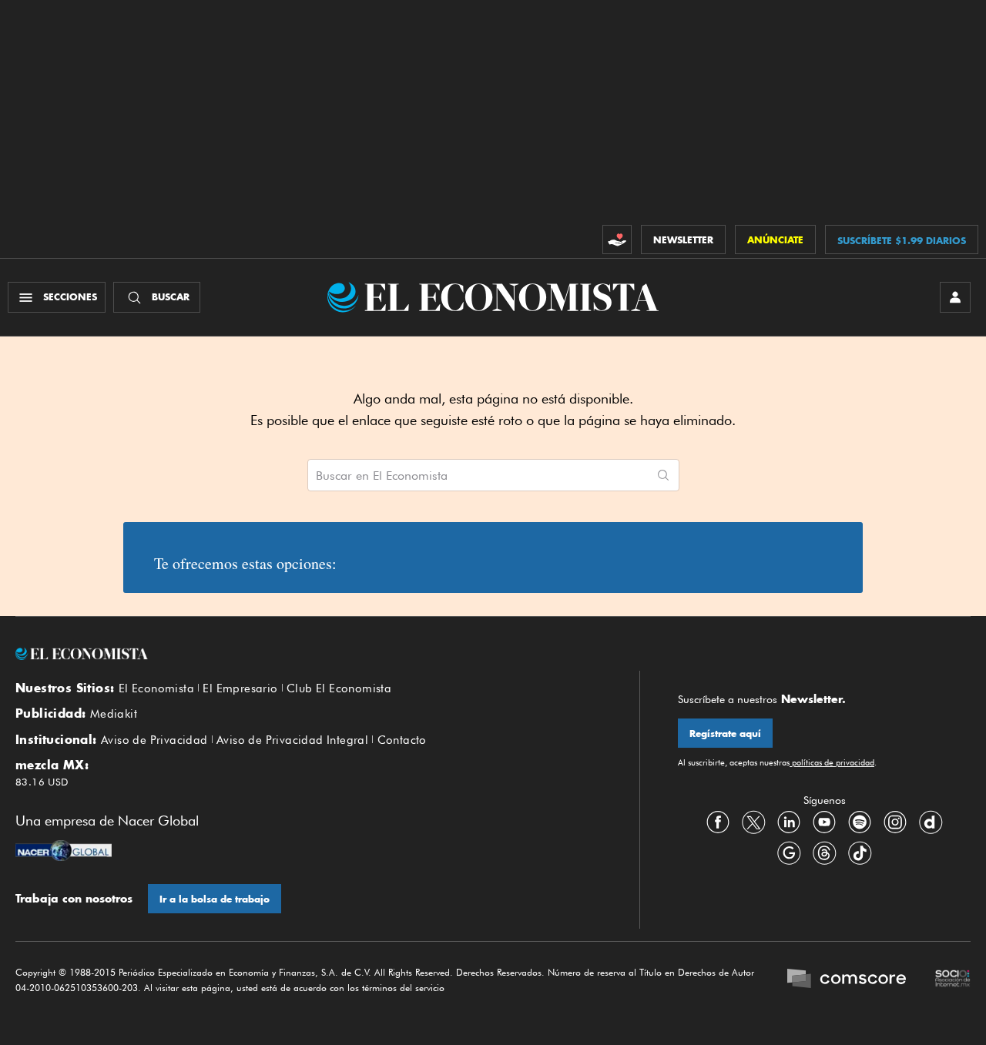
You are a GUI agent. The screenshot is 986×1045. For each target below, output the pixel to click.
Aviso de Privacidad (154, 740)
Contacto (402, 740)
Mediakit (113, 714)
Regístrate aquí (725, 733)
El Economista (156, 688)
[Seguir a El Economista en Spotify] (859, 822)
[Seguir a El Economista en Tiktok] (859, 853)
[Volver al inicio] (308, 654)
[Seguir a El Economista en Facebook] (718, 822)
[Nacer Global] (63, 852)
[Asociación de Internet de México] (953, 980)
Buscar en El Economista (382, 476)
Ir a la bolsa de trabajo (214, 899)
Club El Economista (339, 688)
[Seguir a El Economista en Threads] (824, 853)
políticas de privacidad (832, 762)
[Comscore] (846, 980)
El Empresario (240, 688)
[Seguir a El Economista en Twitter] (753, 822)
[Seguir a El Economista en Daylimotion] (930, 822)
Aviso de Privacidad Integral (292, 740)
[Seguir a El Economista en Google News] (788, 853)
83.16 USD (42, 781)
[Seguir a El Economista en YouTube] (824, 822)
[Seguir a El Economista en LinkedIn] (788, 822)
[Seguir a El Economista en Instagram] (895, 822)
